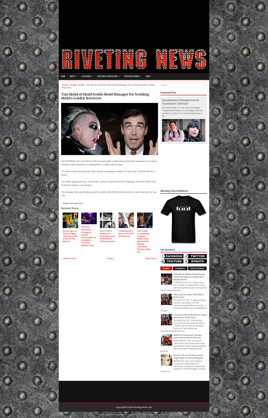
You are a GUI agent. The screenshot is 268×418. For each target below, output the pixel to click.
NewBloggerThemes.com (135, 414)
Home (63, 76)
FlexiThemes (110, 414)
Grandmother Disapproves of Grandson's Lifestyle (180, 102)
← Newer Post (68, 258)
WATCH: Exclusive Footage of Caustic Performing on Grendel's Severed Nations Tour (88, 236)
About (73, 76)
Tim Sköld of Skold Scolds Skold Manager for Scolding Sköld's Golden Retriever (105, 96)
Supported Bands (132, 76)
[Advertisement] (134, 21)
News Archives (197, 268)
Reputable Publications (108, 76)
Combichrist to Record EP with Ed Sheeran (126, 233)
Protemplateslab (165, 414)
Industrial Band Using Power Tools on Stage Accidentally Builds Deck (189, 277)
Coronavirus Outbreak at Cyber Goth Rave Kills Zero (190, 316)
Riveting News (140, 407)
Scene (81, 84)
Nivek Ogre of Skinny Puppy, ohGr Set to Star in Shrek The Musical (70, 236)
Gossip (73, 84)
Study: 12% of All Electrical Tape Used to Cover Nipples (188, 356)
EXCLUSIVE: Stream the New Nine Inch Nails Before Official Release (107, 236)
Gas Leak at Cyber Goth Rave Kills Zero (189, 295)
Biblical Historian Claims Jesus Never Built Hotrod (187, 336)
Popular (166, 268)
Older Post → (151, 258)
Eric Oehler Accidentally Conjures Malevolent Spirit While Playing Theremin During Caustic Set (144, 241)
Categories (87, 76)
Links (149, 76)
